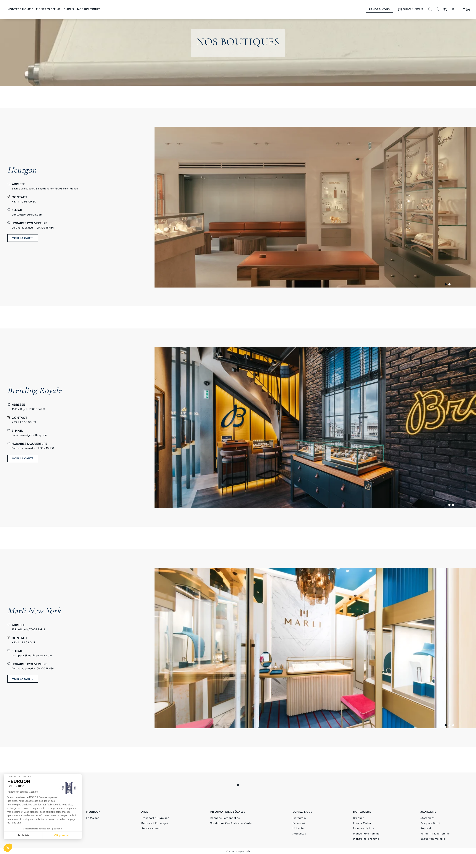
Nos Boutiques (89, 9)
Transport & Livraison (155, 818)
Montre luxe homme (366, 833)
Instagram (299, 818)
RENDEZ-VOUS (379, 9)
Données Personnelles (225, 818)
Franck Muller (362, 823)
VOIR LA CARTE (22, 238)
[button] (446, 284)
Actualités (299, 833)
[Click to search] (430, 9)
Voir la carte (22, 458)
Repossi (425, 828)
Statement (427, 818)
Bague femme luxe (432, 838)
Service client (150, 828)
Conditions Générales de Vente (231, 823)
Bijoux (69, 9)
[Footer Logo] (238, 785)
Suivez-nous (413, 9)
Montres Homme (20, 9)
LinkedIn (298, 828)
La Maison (92, 818)
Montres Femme (48, 9)
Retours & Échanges (154, 823)
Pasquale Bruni (430, 823)
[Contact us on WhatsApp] (437, 9)
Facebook (298, 823)
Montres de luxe (364, 828)
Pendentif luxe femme (435, 833)
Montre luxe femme (366, 838)
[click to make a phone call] (445, 9)
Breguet (358, 818)
